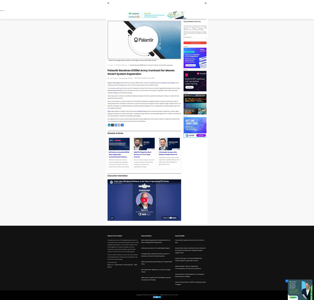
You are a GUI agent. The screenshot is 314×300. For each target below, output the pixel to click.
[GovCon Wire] (118, 6)
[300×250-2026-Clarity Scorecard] (195, 58)
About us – (111, 265)
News (153, 78)
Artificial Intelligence (121, 65)
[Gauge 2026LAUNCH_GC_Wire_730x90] (157, 15)
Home (111, 65)
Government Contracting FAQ (123, 265)
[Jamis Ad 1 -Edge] (195, 127)
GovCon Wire (174, 295)
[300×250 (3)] (195, 81)
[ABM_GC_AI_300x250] (299, 290)
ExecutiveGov (146, 236)
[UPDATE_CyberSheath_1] (195, 104)
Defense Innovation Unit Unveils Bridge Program (155, 248)
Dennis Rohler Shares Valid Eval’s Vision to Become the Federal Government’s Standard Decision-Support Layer (190, 250)
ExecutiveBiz (179, 236)
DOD (149, 78)
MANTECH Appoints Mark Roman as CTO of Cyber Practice (142, 154)
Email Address (188, 37)
